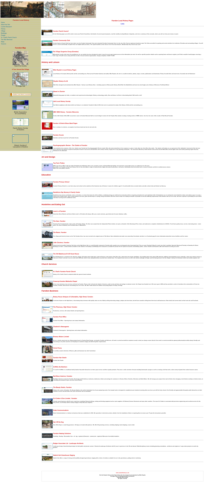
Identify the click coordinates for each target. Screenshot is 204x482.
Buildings (4, 33)
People (3, 35)
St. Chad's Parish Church (9, 37)
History (3, 29)
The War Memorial (6, 39)
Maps (2, 42)
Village (3, 31)
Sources (3, 44)
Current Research (6, 26)
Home (3, 22)
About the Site (5, 24)
